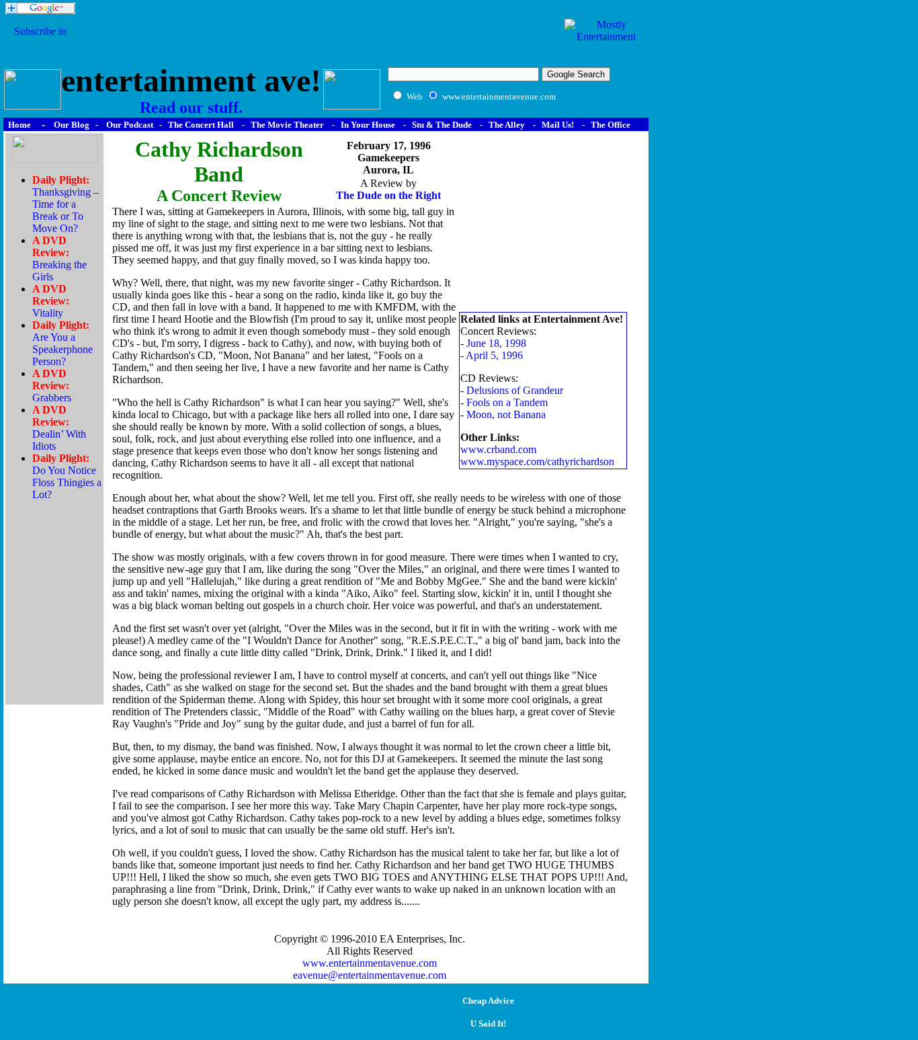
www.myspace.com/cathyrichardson (537, 461)
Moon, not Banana (506, 414)
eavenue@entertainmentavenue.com (369, 975)
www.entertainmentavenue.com (369, 963)
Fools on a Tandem (507, 402)
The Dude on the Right (388, 195)
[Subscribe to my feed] (40, 43)
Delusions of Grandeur (514, 390)
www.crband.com (498, 449)
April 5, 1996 (494, 355)
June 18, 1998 (496, 343)
